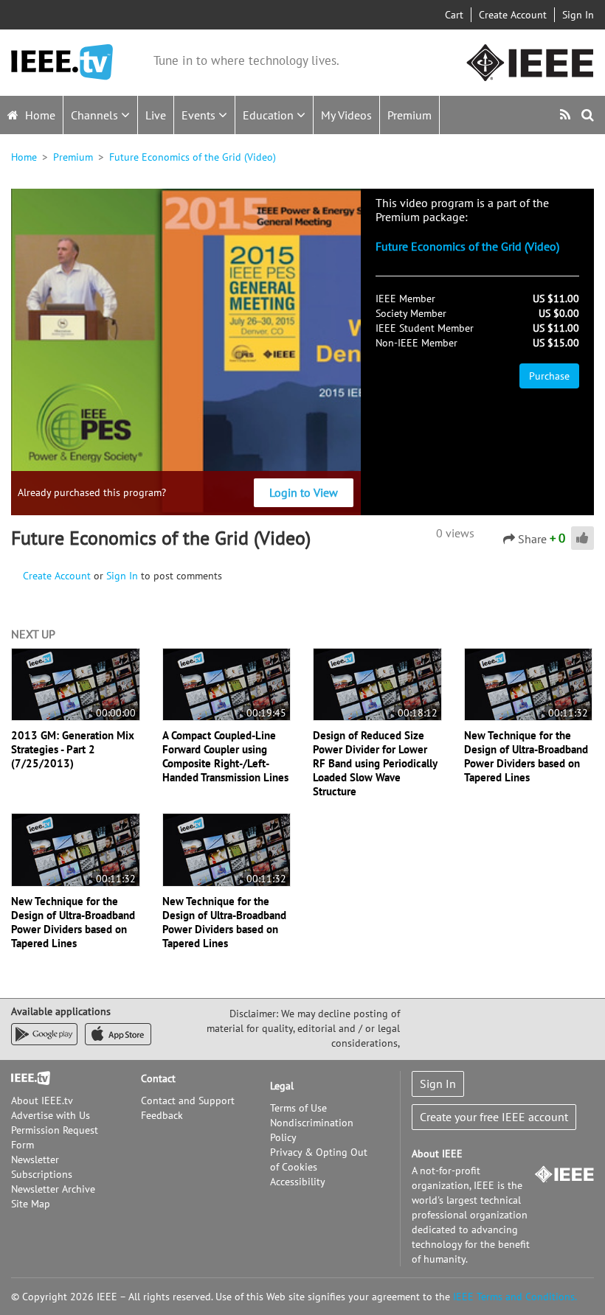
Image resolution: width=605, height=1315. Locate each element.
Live (155, 115)
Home (38, 115)
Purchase (549, 376)
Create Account (513, 14)
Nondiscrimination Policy (311, 1130)
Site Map (30, 1203)
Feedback (162, 1115)
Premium (409, 115)
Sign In (578, 14)
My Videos (346, 115)
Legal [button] (282, 1085)
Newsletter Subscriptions (41, 1167)
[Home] (62, 62)
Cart (454, 14)
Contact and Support (188, 1100)
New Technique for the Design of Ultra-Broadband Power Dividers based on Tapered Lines (526, 756)
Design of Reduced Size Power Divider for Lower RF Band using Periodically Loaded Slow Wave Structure (375, 763)
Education (270, 115)
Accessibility (297, 1181)
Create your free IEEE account (494, 1116)
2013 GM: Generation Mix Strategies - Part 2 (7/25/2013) (72, 749)
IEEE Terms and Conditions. (515, 1296)
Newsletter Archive (53, 1189)
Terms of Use (298, 1108)
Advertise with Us (50, 1115)
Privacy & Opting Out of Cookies (318, 1159)
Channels (96, 115)
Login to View (303, 492)
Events (200, 115)
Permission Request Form (54, 1137)
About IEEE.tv (42, 1100)
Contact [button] (158, 1078)
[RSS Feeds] (567, 114)
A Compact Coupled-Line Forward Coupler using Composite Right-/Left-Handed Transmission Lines (225, 756)
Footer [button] (26, 1078)
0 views (455, 533)
